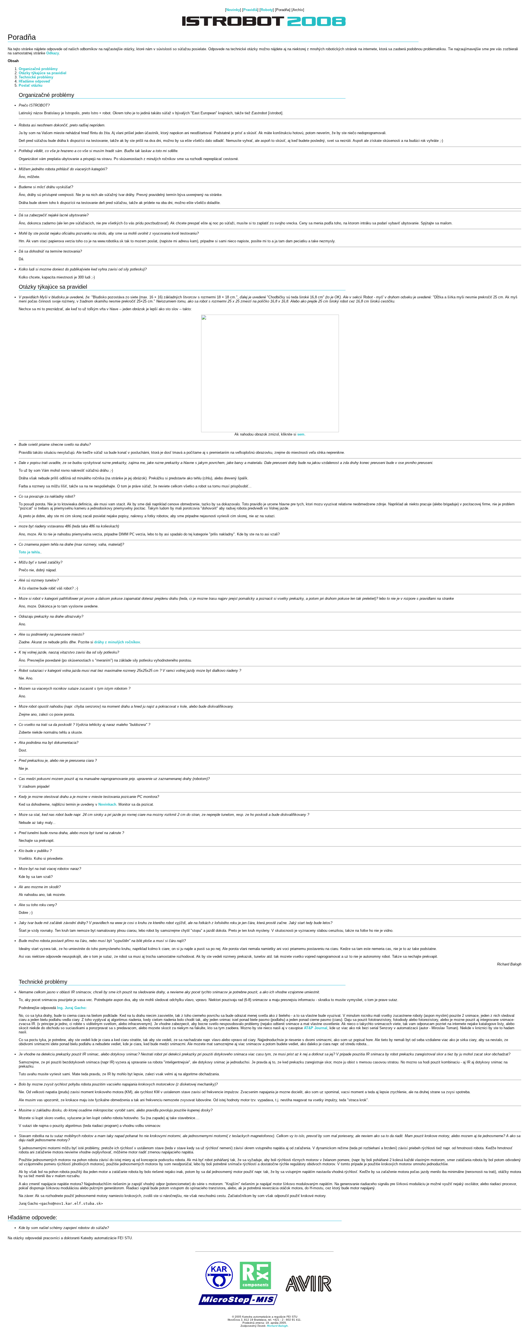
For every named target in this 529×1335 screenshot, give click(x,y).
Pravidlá (250, 10)
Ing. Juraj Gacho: (72, 1008)
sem (300, 434)
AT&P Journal (315, 1028)
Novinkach (107, 804)
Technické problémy (36, 77)
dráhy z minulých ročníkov (117, 642)
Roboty (267, 10)
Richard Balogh (277, 1325)
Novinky (233, 10)
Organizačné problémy (38, 69)
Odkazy (52, 53)
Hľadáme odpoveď (34, 81)
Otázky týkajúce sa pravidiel (42, 73)
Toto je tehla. (30, 552)
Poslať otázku (30, 85)
